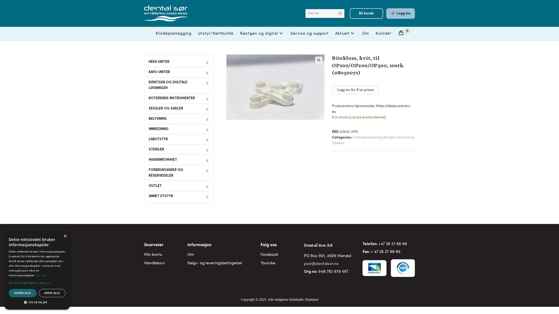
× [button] (65, 236)
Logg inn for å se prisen (355, 90)
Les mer (41, 275)
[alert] (37, 271)
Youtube (268, 263)
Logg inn (403, 13)
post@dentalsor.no (321, 264)
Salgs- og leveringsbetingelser (215, 263)
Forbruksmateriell (367, 137)
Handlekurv (154, 263)
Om (190, 255)
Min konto (153, 255)
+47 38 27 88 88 (392, 244)
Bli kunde (366, 13)
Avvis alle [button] (52, 293)
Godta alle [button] (22, 293)
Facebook (269, 255)
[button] (318, 60)
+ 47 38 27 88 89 (385, 252)
